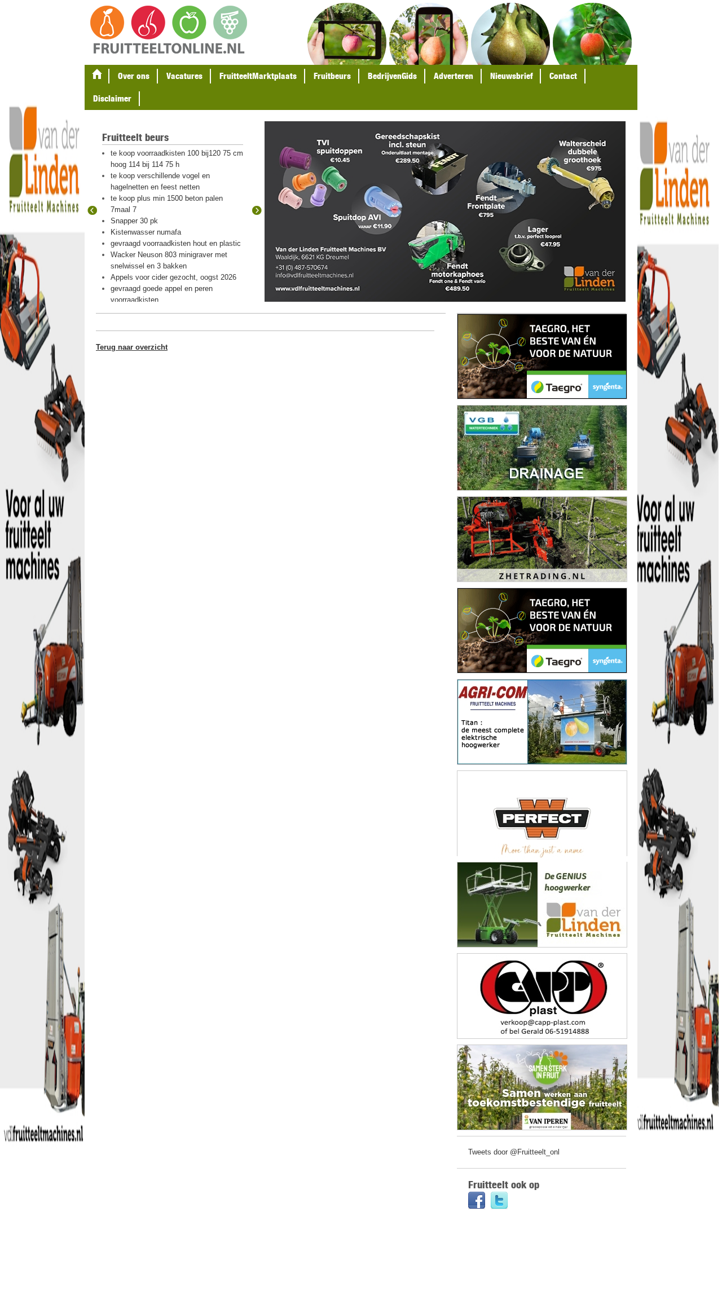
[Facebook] (476, 1201)
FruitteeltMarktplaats (258, 75)
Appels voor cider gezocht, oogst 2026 (173, 277)
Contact (563, 75)
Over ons (133, 75)
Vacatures (184, 75)
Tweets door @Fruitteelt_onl (514, 1152)
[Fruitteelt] (168, 31)
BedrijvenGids (392, 75)
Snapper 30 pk (134, 221)
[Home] (97, 76)
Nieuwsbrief (511, 75)
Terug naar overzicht (132, 347)
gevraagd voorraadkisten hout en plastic (176, 243)
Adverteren (453, 75)
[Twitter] (499, 1201)
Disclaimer (112, 98)
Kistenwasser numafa (146, 232)
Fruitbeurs (332, 75)
